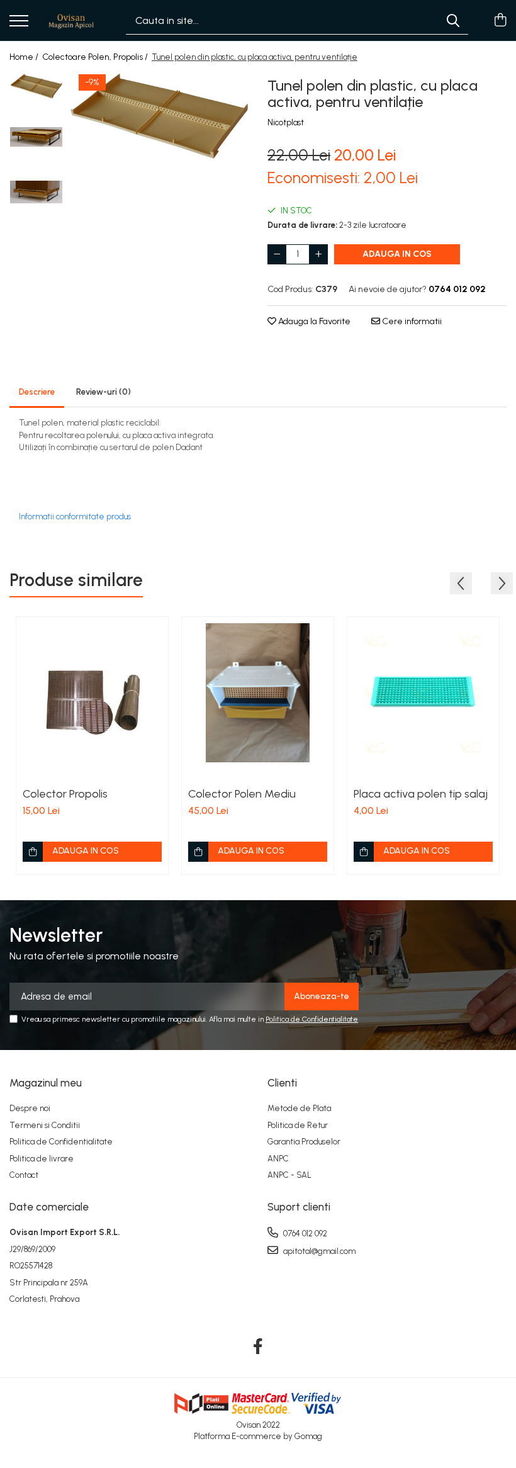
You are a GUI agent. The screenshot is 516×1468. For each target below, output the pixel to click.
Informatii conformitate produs (75, 516)
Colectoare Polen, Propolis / (96, 57)
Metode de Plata (299, 1108)
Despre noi (29, 1108)
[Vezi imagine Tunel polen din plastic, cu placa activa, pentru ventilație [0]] (36, 86)
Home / (24, 57)
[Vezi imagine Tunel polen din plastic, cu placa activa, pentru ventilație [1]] (36, 137)
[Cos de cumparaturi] (500, 20)
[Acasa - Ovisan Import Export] (71, 20)
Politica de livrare (41, 1158)
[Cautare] (453, 20)
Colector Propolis (65, 794)
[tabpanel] (159, 116)
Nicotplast (285, 122)
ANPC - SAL (289, 1175)
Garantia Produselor (303, 1141)
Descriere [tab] (37, 392)
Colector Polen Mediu (242, 794)
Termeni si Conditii (44, 1125)
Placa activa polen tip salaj (421, 794)
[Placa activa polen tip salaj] (423, 692)
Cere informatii (411, 321)
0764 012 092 (304, 1233)
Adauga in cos (397, 254)
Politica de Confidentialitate (312, 1019)
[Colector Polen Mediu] (257, 692)
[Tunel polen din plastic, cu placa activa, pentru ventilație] (159, 116)
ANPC (278, 1158)
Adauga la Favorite (313, 321)
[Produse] (19, 22)
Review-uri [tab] (103, 392)
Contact (23, 1175)
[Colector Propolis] (92, 692)
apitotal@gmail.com (318, 1251)
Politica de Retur (297, 1125)
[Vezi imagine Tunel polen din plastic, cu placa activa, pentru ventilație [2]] (36, 192)
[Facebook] (258, 1347)
